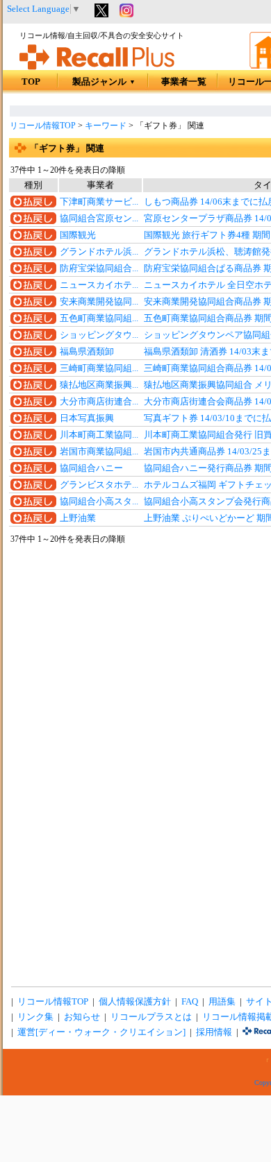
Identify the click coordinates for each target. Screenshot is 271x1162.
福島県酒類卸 (87, 352)
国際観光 (78, 235)
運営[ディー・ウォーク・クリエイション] (101, 1032)
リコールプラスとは (151, 1017)
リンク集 (35, 1017)
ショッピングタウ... (99, 335)
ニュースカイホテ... (99, 285)
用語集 (222, 1002)
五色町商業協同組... (99, 318)
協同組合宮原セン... (99, 218)
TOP (31, 82)
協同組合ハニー (91, 468)
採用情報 (214, 1032)
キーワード (105, 125)
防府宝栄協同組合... (99, 268)
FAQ (189, 1002)
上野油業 (78, 518)
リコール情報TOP (43, 125)
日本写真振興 (87, 418)
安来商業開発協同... (99, 302)
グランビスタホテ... (99, 485)
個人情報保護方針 (135, 1002)
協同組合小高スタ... (99, 501)
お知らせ (82, 1017)
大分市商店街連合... (99, 402)
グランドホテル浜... (99, 252)
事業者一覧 (183, 82)
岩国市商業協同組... (99, 451)
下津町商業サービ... (99, 202)
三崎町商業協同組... (99, 368)
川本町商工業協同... (99, 435)
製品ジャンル (104, 82)
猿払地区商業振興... (99, 385)
